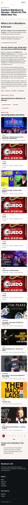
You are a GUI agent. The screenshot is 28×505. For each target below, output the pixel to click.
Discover (3, 483)
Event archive (5, 108)
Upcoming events (6, 104)
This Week (13, 90)
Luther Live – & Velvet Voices (10, 270)
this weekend (17, 38)
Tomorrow (7, 90)
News (2, 479)
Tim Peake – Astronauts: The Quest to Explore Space (12, 323)
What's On (3, 481)
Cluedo (4, 163)
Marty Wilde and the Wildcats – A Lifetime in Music (14, 427)
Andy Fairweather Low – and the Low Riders (12, 349)
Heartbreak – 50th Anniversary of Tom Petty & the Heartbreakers (12, 137)
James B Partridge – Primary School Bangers (12, 191)
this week (9, 38)
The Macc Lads (6, 402)
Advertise (3, 494)
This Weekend (20, 90)
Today (2, 90)
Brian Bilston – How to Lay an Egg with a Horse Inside (13, 376)
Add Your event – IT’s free (7, 95)
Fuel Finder (3, 485)
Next (14, 439)
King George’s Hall (11, 69)
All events (15, 104)
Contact (3, 496)
